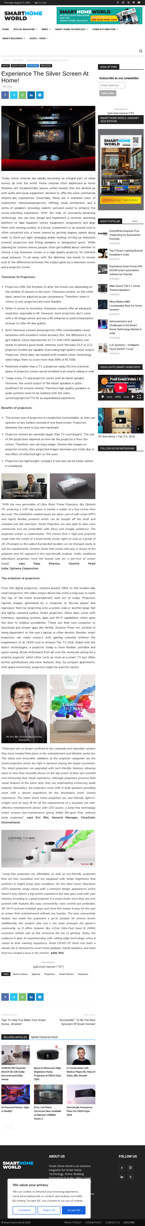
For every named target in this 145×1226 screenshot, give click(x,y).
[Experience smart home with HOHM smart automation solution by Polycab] (102, 269)
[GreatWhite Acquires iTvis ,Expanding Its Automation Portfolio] (102, 233)
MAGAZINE (46, 65)
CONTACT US (112, 1222)
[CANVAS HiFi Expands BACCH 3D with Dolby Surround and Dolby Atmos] (15, 1055)
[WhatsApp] (22, 95)
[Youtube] (139, 3)
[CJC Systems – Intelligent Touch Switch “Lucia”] (102, 348)
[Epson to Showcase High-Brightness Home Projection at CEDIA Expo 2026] (48, 1055)
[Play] (103, 397)
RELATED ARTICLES (15, 1037)
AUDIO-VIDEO (18, 65)
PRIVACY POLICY (73, 1222)
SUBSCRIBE (129, 1222)
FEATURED (18, 60)
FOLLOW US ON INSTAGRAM (117, 448)
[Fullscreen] (139, 397)
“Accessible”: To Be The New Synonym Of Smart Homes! (77, 1022)
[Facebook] (118, 3)
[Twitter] (128, 3)
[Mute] (133, 397)
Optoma (36, 974)
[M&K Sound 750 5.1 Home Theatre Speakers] (102, 288)
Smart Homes (66, 974)
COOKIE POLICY (93, 1222)
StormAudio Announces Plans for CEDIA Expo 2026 (79, 1111)
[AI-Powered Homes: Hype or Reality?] (15, 1094)
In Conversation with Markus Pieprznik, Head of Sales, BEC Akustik (81, 1072)
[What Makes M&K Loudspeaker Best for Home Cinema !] (102, 304)
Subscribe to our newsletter (119, 78)
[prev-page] (3, 1126)
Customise (24, 1210)
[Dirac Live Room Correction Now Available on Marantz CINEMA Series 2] (48, 1094)
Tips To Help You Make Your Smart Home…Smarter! (23, 1022)
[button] (140, 51)
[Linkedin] (31, 95)
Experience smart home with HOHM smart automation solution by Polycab (125, 270)
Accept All (73, 1210)
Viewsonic (83, 974)
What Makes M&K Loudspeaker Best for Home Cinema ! (125, 305)
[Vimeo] (133, 3)
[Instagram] (123, 3)
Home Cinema (20, 974)
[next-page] (9, 1126)
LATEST (5, 65)
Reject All (49, 1210)
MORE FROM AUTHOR (44, 1037)
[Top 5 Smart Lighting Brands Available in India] (102, 253)
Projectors (49, 974)
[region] (49, 1198)
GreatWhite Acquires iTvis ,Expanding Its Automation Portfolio (124, 234)
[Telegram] (40, 95)
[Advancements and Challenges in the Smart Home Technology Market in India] (102, 324)
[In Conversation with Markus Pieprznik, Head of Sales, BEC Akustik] (81, 1055)
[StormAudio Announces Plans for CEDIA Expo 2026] (81, 1094)
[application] (121, 388)
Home (6, 60)
